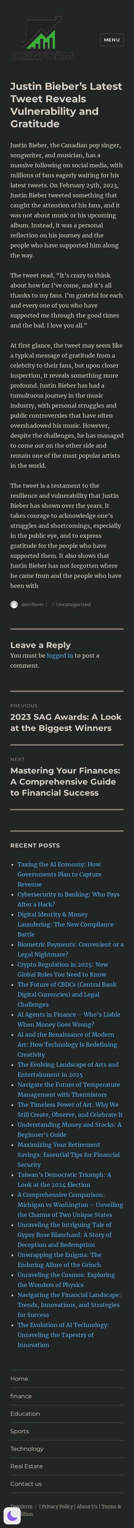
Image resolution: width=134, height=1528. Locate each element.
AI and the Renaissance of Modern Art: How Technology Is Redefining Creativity (67, 1044)
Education (25, 1413)
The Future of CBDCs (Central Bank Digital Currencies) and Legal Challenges (67, 994)
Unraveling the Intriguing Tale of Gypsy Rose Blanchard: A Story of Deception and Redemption (64, 1234)
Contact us (26, 1483)
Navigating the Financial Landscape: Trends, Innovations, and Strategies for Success (69, 1304)
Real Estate (26, 1466)
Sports (19, 1431)
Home (19, 1378)
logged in (60, 655)
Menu (112, 40)
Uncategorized (73, 604)
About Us (87, 1507)
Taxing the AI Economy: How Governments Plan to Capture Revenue (59, 874)
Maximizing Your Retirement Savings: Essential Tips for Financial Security (69, 1154)
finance (21, 1396)
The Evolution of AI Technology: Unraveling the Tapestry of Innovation (63, 1334)
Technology (27, 1448)
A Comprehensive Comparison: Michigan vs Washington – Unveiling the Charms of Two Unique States (70, 1204)
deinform (32, 604)
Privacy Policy (57, 1507)
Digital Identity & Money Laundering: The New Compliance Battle (66, 924)
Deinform (21, 1507)
